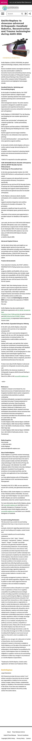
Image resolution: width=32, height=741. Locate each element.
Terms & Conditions (22, 735)
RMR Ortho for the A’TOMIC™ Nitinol (14, 316)
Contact (28, 738)
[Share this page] (30, 13)
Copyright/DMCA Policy (8, 738)
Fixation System (5, 318)
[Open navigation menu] (2, 13)
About (9, 732)
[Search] (22, 13)
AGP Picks (4, 2)
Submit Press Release (10, 735)
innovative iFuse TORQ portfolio (10, 314)
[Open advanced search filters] (25, 13)
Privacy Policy (21, 738)
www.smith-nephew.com (21, 376)
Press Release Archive (18, 732)
